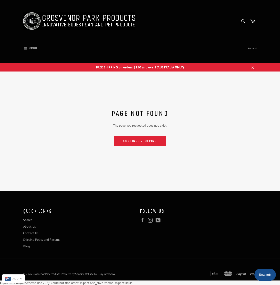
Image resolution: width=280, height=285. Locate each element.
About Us (29, 226)
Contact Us (31, 233)
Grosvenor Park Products (46, 274)
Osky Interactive (107, 274)
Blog (26, 246)
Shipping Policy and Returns (41, 239)
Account (252, 48)
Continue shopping (140, 141)
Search (27, 220)
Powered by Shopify (72, 274)
